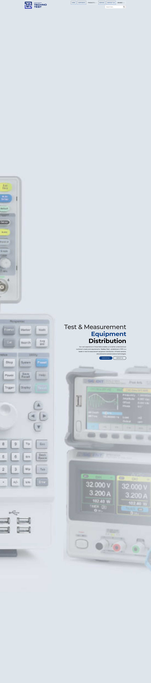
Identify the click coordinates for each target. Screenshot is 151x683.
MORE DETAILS (106, 358)
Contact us (119, 358)
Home (73, 2)
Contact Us (111, 2)
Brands (120, 2)
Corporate (81, 2)
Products (91, 2)
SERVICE (101, 2)
